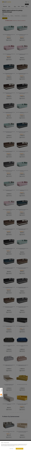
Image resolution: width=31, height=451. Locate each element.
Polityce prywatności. (17, 445)
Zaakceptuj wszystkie (19, 448)
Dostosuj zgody (11, 448)
